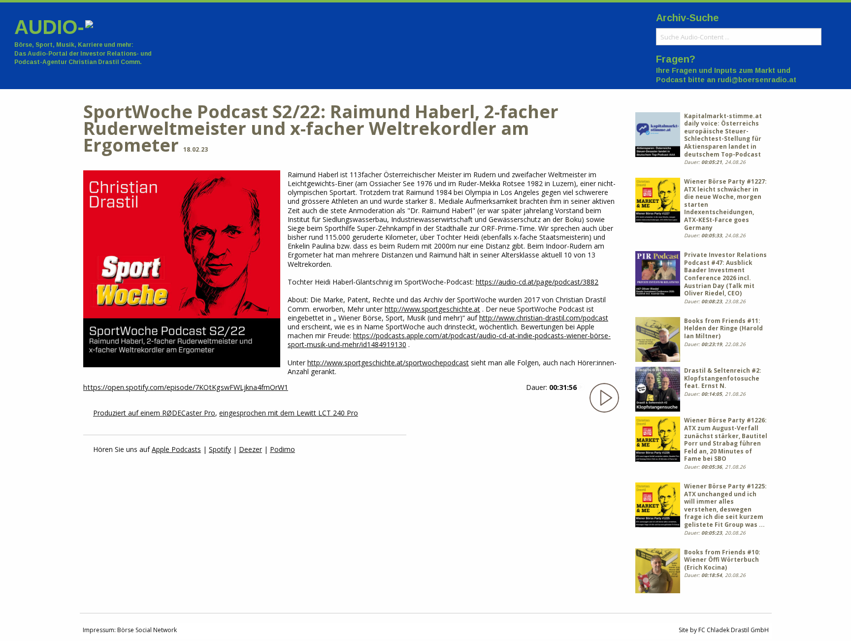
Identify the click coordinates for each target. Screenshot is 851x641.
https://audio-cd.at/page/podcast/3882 (537, 282)
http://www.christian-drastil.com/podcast (543, 317)
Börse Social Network (147, 630)
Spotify (220, 449)
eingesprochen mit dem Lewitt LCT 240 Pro (288, 412)
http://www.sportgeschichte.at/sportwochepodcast (388, 362)
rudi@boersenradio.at (757, 80)
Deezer (250, 449)
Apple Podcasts (176, 449)
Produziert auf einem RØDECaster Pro (154, 412)
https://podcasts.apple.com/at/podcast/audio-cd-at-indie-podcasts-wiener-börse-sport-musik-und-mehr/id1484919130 (449, 340)
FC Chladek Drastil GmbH (733, 630)
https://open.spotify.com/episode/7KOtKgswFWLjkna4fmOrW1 (185, 387)
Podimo (282, 449)
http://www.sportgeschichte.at (432, 309)
